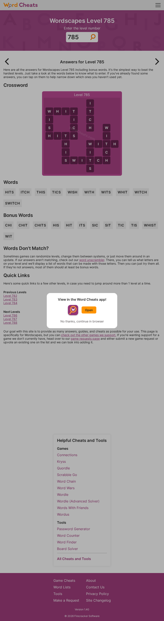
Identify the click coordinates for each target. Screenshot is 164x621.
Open (89, 310)
